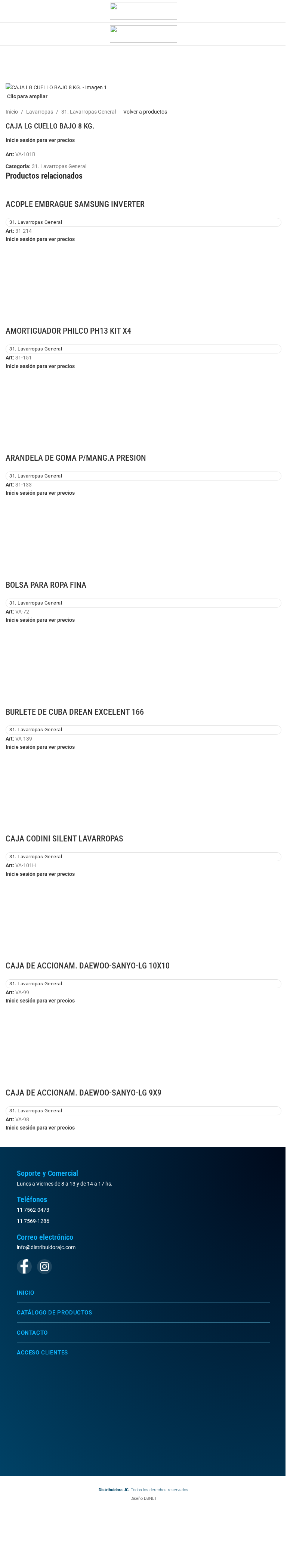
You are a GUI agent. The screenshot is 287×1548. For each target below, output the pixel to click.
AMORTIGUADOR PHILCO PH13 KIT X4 (68, 331)
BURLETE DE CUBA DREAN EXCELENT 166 (75, 712)
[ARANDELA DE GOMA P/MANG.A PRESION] (143, 411)
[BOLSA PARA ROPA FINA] (143, 538)
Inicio (12, 112)
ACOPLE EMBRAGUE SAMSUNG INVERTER (75, 204)
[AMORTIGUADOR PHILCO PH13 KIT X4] (143, 284)
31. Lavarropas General (88, 112)
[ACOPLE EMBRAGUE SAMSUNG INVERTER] (20, 194)
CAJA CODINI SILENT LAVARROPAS (64, 838)
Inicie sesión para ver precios (40, 140)
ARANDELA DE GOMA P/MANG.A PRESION (76, 458)
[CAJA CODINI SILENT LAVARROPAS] (143, 792)
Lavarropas (39, 112)
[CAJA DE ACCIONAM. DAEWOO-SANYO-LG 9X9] (143, 1045)
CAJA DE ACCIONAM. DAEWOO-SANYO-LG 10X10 (88, 965)
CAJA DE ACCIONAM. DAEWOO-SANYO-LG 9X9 (83, 1092)
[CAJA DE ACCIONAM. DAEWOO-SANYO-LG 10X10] (143, 919)
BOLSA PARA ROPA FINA (46, 585)
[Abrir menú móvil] (8, 11)
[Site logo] (143, 11)
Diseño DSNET (143, 1498)
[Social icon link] (24, 1266)
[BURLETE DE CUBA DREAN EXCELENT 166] (143, 665)
